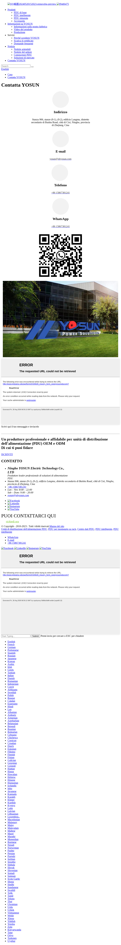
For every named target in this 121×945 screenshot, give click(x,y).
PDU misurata (21, 18)
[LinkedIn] (20, 548)
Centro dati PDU (85, 529)
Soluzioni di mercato (24, 57)
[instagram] (32, 548)
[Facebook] (7, 548)
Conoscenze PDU (23, 55)
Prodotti (11, 9)
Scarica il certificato (23, 40)
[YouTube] (45, 548)
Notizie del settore (23, 52)
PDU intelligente (22, 15)
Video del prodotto (23, 29)
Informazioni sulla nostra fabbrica (30, 26)
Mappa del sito (56, 526)
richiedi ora (12, 521)
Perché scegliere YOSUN (26, 38)
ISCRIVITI (7, 454)
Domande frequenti (23, 43)
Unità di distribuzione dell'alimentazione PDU (24, 529)
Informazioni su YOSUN (20, 23)
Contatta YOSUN (16, 60)
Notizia (11, 46)
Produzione (19, 32)
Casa (10, 74)
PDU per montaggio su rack (62, 529)
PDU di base (20, 12)
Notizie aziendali (22, 49)
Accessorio (19, 21)
